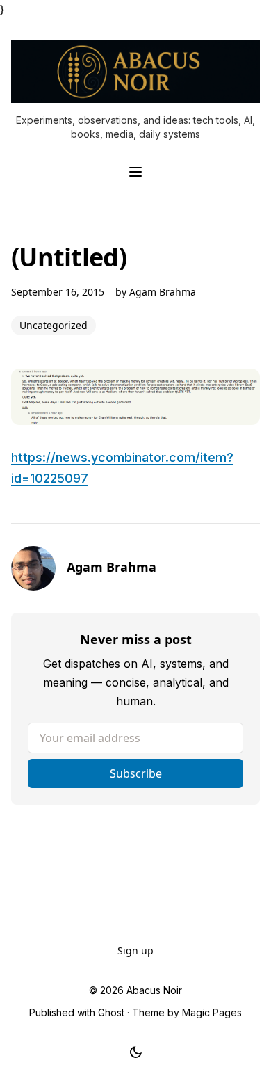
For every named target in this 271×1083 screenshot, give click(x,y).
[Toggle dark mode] (136, 1052)
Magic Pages (212, 1012)
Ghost (111, 1012)
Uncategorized (53, 325)
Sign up (135, 950)
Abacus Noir (154, 990)
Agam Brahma (162, 291)
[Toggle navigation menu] (135, 172)
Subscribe (136, 773)
